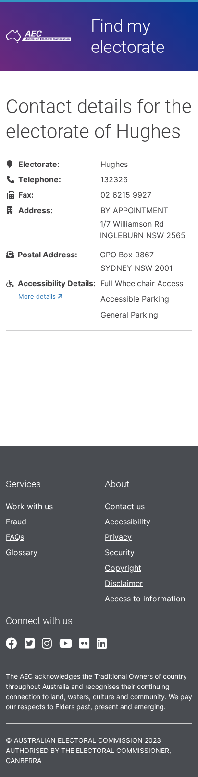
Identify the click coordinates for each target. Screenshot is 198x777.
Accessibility (127, 521)
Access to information (145, 598)
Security (120, 552)
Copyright (123, 568)
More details (38, 296)
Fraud (16, 521)
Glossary (21, 552)
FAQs (15, 537)
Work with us (29, 506)
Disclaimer (124, 583)
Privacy (118, 537)
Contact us (125, 506)
